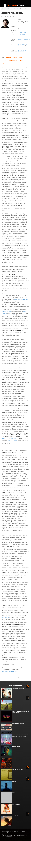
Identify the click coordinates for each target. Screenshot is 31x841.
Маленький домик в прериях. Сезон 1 (20, 701)
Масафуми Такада (13, 440)
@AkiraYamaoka (21, 34)
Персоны (4, 8)
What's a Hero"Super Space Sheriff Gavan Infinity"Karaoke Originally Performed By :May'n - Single (20, 735)
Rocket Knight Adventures (24, 39)
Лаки (13, 792)
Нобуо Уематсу (14, 438)
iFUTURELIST (5, 617)
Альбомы (4, 60)
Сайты (3, 64)
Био (3, 57)
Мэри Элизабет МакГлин (21, 299)
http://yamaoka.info (22, 32)
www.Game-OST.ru (11, 315)
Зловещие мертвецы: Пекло (18, 758)
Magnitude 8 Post (6, 311)
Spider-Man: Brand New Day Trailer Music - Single (20, 712)
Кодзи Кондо (5, 438)
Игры (20, 57)
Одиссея (14, 781)
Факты (15, 57)
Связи (21, 60)
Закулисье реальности (17, 769)
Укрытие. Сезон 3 (16, 746)
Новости (8, 57)
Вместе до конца (16, 804)
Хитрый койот (15, 816)
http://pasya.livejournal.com (9, 671)
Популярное (14, 60)
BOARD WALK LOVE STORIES (18, 723)
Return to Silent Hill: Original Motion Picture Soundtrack (23, 44)
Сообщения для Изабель (18, 688)
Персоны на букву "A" (13, 8)
